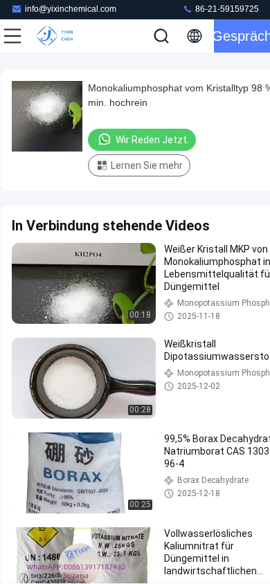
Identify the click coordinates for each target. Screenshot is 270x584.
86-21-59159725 (226, 9)
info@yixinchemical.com (70, 9)
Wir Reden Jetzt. (152, 139)
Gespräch (242, 36)
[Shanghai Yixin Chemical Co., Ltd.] (58, 36)
